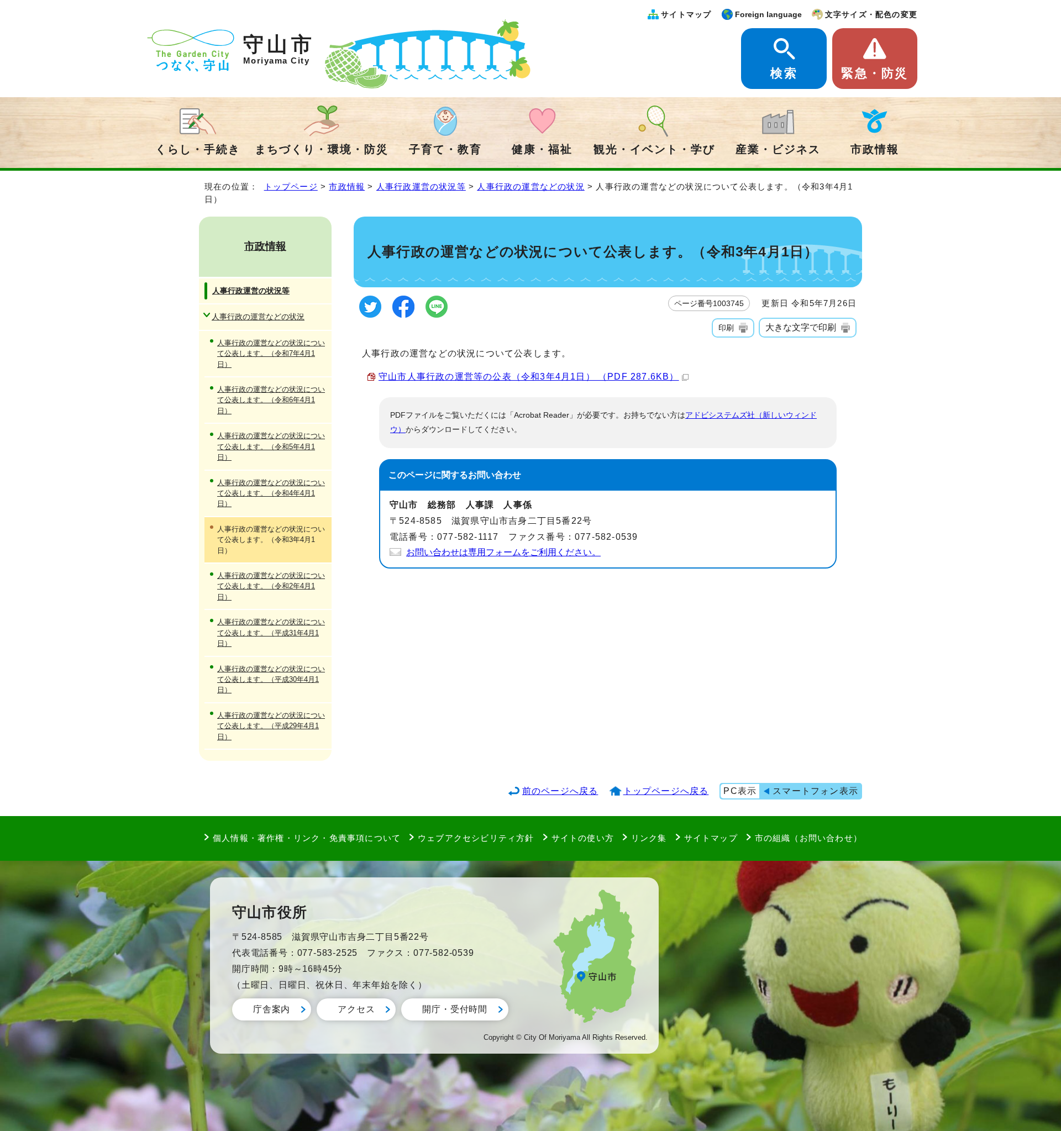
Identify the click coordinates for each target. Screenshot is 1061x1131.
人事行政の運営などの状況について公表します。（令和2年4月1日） (271, 586)
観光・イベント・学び (654, 149)
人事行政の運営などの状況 (530, 186)
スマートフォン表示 (815, 791)
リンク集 (649, 838)
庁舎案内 (271, 1009)
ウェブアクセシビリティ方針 (476, 838)
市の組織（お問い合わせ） (808, 838)
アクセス (356, 1009)
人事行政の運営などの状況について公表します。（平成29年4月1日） (271, 726)
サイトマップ (686, 14)
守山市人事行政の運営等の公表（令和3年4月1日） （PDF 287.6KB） (529, 376)
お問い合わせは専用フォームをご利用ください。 (503, 552)
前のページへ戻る (560, 791)
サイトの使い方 (582, 838)
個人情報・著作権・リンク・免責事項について (307, 838)
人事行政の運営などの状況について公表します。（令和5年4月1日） (271, 446)
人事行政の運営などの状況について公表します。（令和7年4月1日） (271, 354)
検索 (783, 73)
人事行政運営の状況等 (421, 186)
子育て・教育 (445, 149)
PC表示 (740, 791)
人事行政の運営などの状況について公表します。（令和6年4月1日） (271, 400)
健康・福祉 (542, 149)
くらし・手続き (197, 149)
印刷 (726, 327)
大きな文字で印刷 (800, 327)
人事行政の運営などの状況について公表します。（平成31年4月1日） (271, 633)
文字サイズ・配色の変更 (871, 14)
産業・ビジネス (778, 149)
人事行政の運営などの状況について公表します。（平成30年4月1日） (271, 680)
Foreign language (768, 14)
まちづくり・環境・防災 (321, 149)
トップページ (291, 186)
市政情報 (874, 149)
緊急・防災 (874, 73)
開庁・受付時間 (454, 1009)
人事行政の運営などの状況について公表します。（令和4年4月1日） (271, 493)
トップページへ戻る (666, 791)
